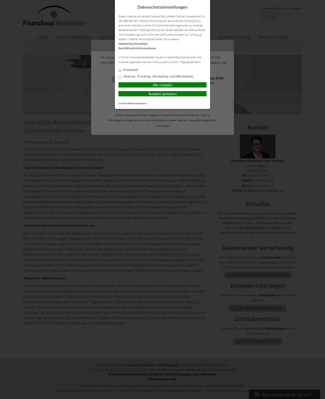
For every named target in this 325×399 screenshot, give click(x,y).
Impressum (141, 103)
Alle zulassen (162, 85)
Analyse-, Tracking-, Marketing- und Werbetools (158, 76)
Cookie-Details (126, 103)
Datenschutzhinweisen (133, 43)
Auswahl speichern (162, 93)
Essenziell (130, 70)
